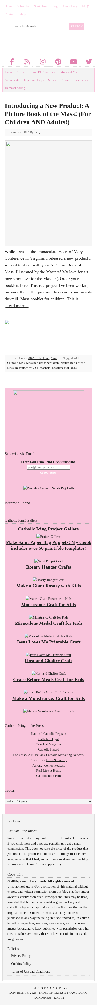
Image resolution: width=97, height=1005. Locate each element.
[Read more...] (17, 305)
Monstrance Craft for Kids (48, 604)
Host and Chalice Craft (48, 660)
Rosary (65, 80)
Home (8, 6)
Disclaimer (14, 821)
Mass (54, 358)
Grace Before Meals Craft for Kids (48, 679)
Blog (54, 6)
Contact (10, 14)
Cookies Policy (21, 964)
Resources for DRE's (64, 368)
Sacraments (12, 80)
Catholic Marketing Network (65, 755)
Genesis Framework (70, 992)
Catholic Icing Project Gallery (48, 528)
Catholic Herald (48, 749)
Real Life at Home (48, 770)
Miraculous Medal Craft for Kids (48, 623)
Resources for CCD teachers (32, 368)
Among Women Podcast (48, 765)
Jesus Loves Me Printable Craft (48, 641)
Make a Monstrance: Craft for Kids (48, 698)
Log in (59, 997)
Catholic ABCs (14, 72)
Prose (43, 992)
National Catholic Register (48, 734)
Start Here (40, 6)
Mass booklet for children (42, 363)
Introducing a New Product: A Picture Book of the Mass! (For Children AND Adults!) (48, 114)
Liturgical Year (68, 72)
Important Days (34, 80)
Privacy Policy (21, 956)
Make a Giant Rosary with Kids (48, 585)
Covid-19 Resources (42, 72)
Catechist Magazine (48, 744)
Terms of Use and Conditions (30, 971)
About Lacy (69, 6)
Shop (23, 14)
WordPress (42, 997)
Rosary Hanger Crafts (48, 566)
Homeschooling (15, 88)
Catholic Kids (16, 363)
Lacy (37, 132)
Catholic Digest (48, 739)
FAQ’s (86, 6)
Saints (52, 80)
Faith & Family (56, 760)
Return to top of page (49, 987)
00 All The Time (38, 358)
